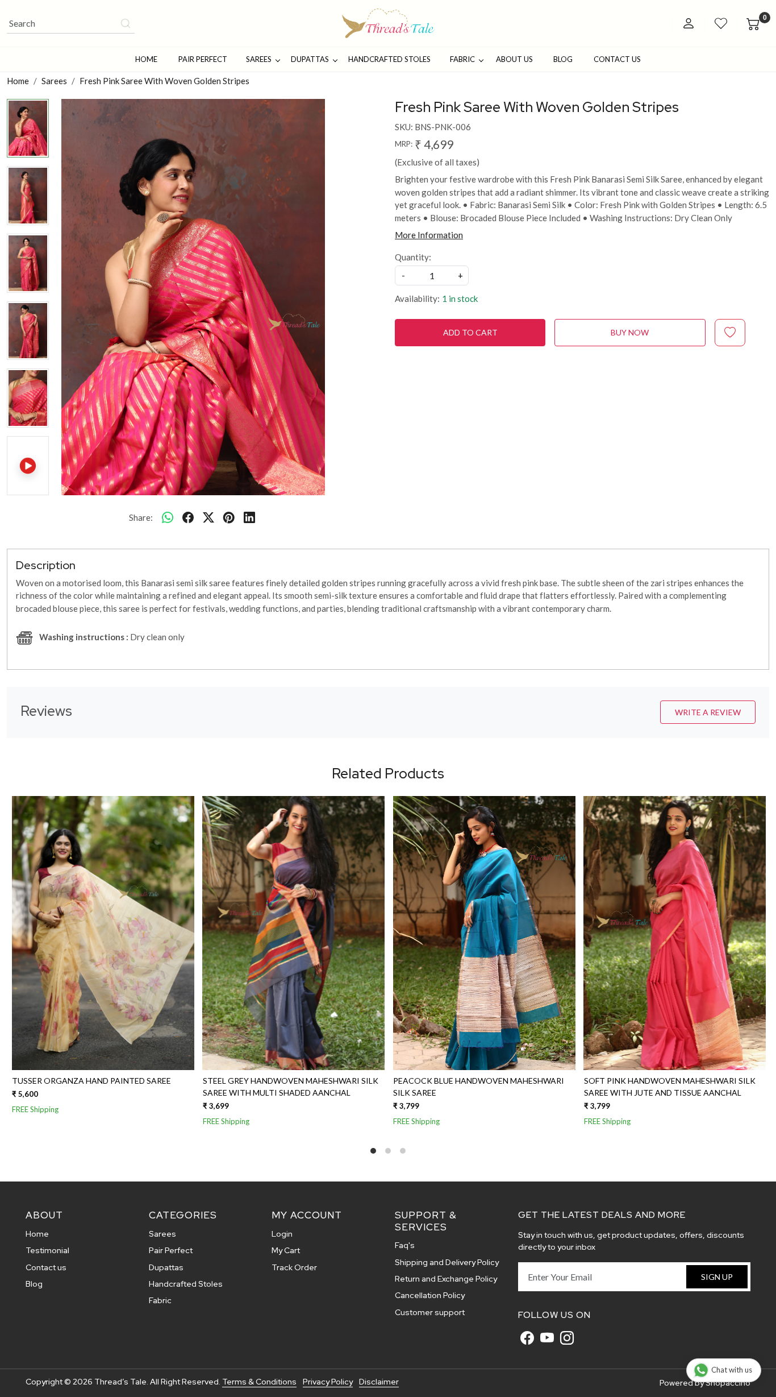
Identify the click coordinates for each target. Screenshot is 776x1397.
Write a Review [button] (708, 712)
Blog (563, 59)
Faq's (405, 1245)
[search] (125, 23)
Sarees (259, 59)
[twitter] (208, 517)
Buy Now (630, 332)
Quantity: (413, 257)
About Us (514, 59)
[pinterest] (229, 517)
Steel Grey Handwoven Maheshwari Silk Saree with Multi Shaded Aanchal (289, 1086)
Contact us (46, 1267)
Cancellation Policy (430, 1295)
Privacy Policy (328, 1382)
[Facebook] (527, 1337)
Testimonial (47, 1250)
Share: (141, 517)
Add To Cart (470, 332)
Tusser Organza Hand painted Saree (90, 1080)
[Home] (388, 23)
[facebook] (188, 517)
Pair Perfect (202, 59)
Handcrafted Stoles (389, 59)
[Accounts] (688, 23)
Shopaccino (728, 1383)
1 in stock (460, 298)
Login (282, 1234)
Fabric (462, 59)
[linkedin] (249, 517)
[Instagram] (567, 1337)
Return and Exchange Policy (446, 1279)
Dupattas (310, 59)
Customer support (430, 1312)
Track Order (294, 1267)
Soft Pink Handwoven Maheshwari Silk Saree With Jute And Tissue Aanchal (668, 1086)
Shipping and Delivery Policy (447, 1262)
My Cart (286, 1250)
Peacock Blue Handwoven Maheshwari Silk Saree (477, 1086)
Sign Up (717, 1277)
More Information (429, 235)
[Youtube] (547, 1337)
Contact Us (617, 59)
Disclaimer (379, 1382)
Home (146, 59)
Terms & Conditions (259, 1382)
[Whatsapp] (167, 517)
